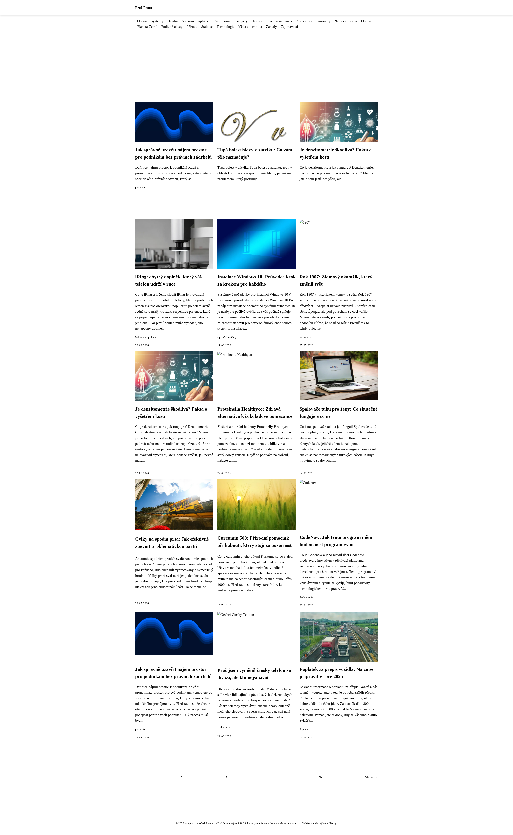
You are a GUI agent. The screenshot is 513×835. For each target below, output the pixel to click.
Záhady (271, 27)
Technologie (225, 27)
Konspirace (304, 21)
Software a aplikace (196, 21)
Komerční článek (279, 21)
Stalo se (207, 27)
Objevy (366, 21)
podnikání (140, 187)
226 (319, 777)
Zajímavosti (289, 27)
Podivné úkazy (172, 27)
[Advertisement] (256, 59)
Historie (257, 21)
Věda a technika (250, 27)
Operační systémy (150, 21)
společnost (305, 337)
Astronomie (222, 21)
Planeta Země (147, 27)
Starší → (371, 777)
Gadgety (241, 21)
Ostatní (172, 21)
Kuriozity (323, 21)
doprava (304, 729)
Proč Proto (143, 8)
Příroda (192, 27)
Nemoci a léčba (345, 21)
